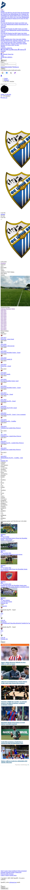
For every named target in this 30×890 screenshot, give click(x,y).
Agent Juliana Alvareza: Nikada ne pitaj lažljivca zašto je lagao (13, 663)
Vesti (2, 9)
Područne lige (6, 14)
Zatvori (3, 642)
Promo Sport (19, 43)
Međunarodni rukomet (15, 30)
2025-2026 (3, 313)
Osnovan (3, 264)
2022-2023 (3, 317)
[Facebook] (7, 73)
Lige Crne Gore (17, 17)
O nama (6, 871)
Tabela (13, 309)
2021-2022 (3, 319)
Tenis (14, 39)
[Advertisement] (15, 114)
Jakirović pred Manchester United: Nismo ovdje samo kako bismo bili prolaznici (14, 682)
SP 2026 (3, 20)
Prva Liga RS (4, 28)
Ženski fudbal (13, 15)
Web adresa (4, 273)
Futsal (18, 15)
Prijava (4, 60)
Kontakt (12, 872)
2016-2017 (3, 326)
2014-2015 (3, 329)
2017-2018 (3, 325)
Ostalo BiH (4, 17)
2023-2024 (3, 316)
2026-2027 (3, 310)
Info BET (7, 43)
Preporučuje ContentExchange (21, 764)
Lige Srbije (10, 17)
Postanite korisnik (5, 872)
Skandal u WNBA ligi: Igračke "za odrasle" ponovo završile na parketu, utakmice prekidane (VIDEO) (14, 703)
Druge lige (20, 12)
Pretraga (11, 874)
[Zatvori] (1, 219)
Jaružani (3, 214)
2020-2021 (3, 320)
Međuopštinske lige (15, 14)
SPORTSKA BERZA (6, 57)
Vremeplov (19, 42)
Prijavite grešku (5, 874)
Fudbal (4, 49)
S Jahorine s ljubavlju (6, 48)
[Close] (1, 885)
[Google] (2, 73)
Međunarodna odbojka (15, 34)
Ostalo (16, 23)
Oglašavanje (18, 872)
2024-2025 (3, 314)
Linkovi (3, 875)
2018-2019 (3, 323)
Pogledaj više (4, 460)
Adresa (2, 270)
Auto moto (19, 39)
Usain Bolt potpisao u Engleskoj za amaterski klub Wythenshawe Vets (12, 742)
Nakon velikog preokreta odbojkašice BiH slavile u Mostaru (14, 761)
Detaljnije (3, 263)
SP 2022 (26, 18)
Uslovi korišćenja (12, 871)
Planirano (8, 309)
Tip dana (16, 45)
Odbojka (21, 49)
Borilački (3, 40)
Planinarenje (9, 40)
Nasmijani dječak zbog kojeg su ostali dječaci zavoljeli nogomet (13, 723)
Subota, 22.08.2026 (6, 94)
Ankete (7, 875)
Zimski (2, 39)
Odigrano (3, 309)
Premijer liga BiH (5, 12)
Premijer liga (11, 23)
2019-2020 (3, 322)
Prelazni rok (15, 18)
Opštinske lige (25, 14)
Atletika (24, 39)
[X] (11, 73)
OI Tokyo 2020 (10, 45)
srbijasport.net (13, 882)
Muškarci (6, 80)
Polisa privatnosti (22, 871)
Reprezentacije (8, 18)
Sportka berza (12, 875)
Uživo (4, 97)
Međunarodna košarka (12, 24)
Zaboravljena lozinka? (6, 67)
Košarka (15, 49)
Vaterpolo (15, 40)
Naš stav (13, 43)
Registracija (16, 67)
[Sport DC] (4, 606)
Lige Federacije (25, 15)
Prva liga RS (13, 12)
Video (14, 42)
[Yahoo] (15, 73)
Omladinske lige (5, 15)
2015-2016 (3, 328)
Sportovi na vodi (8, 42)
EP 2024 (21, 18)
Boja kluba (3, 267)
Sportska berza (8, 39)
